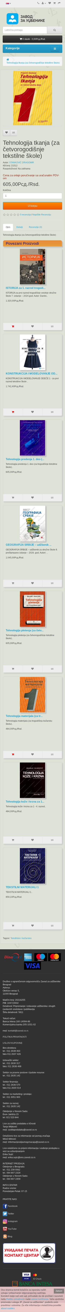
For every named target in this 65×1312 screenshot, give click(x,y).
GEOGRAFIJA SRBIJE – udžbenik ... (28, 544)
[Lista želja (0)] (49, 3)
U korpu (32, 205)
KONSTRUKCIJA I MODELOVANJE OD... (31, 373)
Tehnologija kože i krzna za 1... (25, 801)
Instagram (13, 1221)
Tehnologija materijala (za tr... (24, 715)
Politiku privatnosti (15, 1299)
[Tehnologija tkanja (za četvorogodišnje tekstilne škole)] (32, 98)
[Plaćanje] (59, 3)
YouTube (12, 1229)
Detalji (19, 227)
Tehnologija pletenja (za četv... (25, 630)
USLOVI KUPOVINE (12, 1043)
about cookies (8, 1308)
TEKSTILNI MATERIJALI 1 (22, 887)
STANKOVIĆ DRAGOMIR (21, 162)
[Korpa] (54, 3)
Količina (7, 190)
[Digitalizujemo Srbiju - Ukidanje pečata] (29, 1252)
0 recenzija (25, 214)
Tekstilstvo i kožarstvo (21, 938)
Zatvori (59, 1291)
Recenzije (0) (35, 227)
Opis (8, 227)
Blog (10, 1236)
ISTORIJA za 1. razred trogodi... (26, 287)
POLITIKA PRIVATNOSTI (15, 1037)
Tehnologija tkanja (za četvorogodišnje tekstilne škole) (33, 63)
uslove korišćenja (39, 1299)
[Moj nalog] (44, 3)
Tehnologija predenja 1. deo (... (25, 459)
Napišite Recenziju (41, 214)
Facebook (13, 1206)
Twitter (11, 1213)
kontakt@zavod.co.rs (18, 1030)
